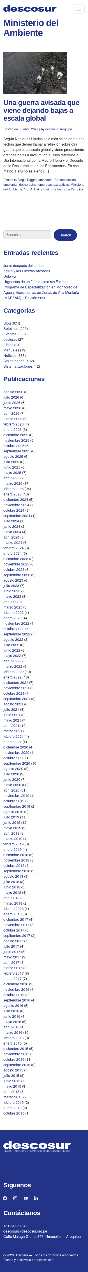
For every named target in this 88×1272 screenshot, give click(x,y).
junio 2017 (11, 951)
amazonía (45, 179)
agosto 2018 (13, 876)
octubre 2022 (13, 628)
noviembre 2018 (16, 860)
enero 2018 (12, 913)
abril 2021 (11, 725)
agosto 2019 (13, 811)
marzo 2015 (12, 1097)
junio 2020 (11, 779)
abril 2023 (11, 601)
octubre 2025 (13, 445)
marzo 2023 (12, 607)
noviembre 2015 (16, 1053)
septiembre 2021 (16, 698)
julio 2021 (11, 709)
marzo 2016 (12, 1032)
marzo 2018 (12, 903)
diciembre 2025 (15, 434)
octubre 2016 (13, 994)
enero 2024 (12, 553)
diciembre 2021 (15, 682)
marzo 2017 (12, 967)
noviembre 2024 (16, 504)
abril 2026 (11, 413)
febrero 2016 (13, 1037)
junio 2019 (11, 822)
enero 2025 (12, 494)
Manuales (11, 350)
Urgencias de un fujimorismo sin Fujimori (36, 281)
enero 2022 (12, 677)
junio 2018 (11, 887)
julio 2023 (11, 585)
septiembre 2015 (16, 1064)
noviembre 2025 (16, 440)
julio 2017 (11, 946)
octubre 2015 (13, 1059)
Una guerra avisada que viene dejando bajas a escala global (41, 110)
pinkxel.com (45, 1259)
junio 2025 (11, 467)
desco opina (28, 184)
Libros (8, 344)
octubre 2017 (13, 930)
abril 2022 (11, 660)
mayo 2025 (12, 472)
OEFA (28, 189)
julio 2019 (11, 817)
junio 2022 (11, 650)
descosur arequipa (58, 129)
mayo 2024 (12, 531)
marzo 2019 (12, 838)
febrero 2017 (13, 973)
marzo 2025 (12, 483)
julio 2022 (11, 644)
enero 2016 (12, 1043)
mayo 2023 (12, 596)
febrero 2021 (13, 736)
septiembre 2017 (16, 935)
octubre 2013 (13, 1113)
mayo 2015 (12, 1086)
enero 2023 (12, 617)
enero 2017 (12, 978)
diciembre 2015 (15, 1048)
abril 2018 (11, 897)
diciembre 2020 (15, 747)
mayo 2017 (12, 957)
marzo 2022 (12, 666)
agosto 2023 (13, 580)
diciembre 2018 (15, 854)
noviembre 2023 (16, 564)
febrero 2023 (13, 612)
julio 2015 (11, 1075)
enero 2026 (12, 429)
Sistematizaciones (18, 366)
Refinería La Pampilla (67, 189)
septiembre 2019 (16, 806)
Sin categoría (14, 360)
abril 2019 (11, 833)
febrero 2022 (13, 671)
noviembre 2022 (16, 623)
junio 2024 (11, 526)
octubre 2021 (13, 693)
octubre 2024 (13, 510)
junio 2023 (11, 590)
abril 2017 (11, 962)
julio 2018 (11, 881)
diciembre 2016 (15, 983)
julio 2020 (11, 774)
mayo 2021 (12, 720)
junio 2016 (11, 1016)
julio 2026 (11, 397)
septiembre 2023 (16, 574)
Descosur (21, 1255)
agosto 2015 (13, 1070)
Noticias (9, 355)
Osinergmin (42, 189)
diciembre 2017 (15, 919)
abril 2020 (11, 790)
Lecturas (10, 339)
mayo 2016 (12, 1021)
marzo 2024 (12, 542)
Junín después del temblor (24, 265)
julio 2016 (11, 1010)
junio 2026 (11, 402)
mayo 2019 (12, 827)
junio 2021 (11, 714)
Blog (21, 179)
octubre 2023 (13, 569)
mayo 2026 (12, 407)
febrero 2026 (13, 424)
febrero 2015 (13, 1102)
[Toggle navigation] (78, 8)
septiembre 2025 (16, 451)
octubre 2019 (13, 800)
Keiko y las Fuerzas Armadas (26, 270)
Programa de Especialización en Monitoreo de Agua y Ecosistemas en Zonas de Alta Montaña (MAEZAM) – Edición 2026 (41, 292)
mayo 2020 (12, 784)
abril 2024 (11, 537)
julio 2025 (11, 461)
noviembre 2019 (16, 795)
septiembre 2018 (16, 870)
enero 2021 (12, 741)
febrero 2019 (13, 844)
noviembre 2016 (16, 989)
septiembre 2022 (16, 634)
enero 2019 (12, 849)
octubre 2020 (13, 757)
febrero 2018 (13, 908)
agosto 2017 (13, 940)
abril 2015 (11, 1091)
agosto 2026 (13, 391)
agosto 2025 (13, 456)
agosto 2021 (13, 704)
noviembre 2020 (16, 752)
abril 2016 (11, 1027)
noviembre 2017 (16, 924)
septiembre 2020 (16, 763)
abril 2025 (11, 477)
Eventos (9, 333)
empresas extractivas (53, 184)
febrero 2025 (13, 488)
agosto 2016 (13, 1005)
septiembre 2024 (16, 515)
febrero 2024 (13, 547)
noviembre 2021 (16, 687)
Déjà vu (9, 276)
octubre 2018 (13, 865)
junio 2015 (11, 1080)
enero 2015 (12, 1107)
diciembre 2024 (15, 499)
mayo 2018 (12, 892)
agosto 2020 (13, 768)
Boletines (11, 328)
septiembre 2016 (16, 1000)
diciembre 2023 (15, 558)
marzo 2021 (12, 730)
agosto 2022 (13, 639)
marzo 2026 (12, 418)
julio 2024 (11, 521)
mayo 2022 (12, 655)
